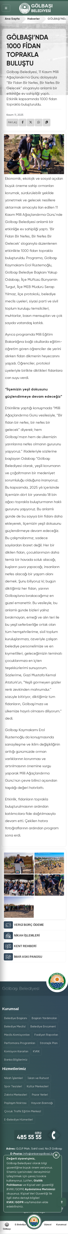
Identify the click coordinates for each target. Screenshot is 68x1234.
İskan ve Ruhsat (38, 1078)
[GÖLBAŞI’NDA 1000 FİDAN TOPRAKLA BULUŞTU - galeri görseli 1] (19, 863)
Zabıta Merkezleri (15, 1094)
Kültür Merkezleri (38, 1086)
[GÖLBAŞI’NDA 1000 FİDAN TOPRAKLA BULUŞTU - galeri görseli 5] (49, 885)
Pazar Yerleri (40, 1094)
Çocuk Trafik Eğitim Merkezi (22, 1111)
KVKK (36, 1051)
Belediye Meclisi (15, 1026)
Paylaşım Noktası (15, 1103)
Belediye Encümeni (43, 1026)
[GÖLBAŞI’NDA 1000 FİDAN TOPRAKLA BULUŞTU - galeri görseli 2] (49, 863)
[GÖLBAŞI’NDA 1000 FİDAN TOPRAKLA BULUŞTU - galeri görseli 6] (19, 907)
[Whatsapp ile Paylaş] (38, 122)
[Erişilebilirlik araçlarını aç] (61, 1202)
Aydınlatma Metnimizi (40, 1189)
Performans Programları (19, 1043)
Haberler (33, 19)
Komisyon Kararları (16, 1051)
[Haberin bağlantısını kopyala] (46, 122)
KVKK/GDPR (15, 1202)
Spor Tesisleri (13, 1086)
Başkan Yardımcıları (44, 1018)
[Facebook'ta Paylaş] (22, 122)
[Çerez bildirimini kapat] (31, 1210)
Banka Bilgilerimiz (15, 1059)
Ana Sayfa (12, 19)
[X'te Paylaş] (30, 122)
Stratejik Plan (49, 1043)
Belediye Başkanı (15, 1018)
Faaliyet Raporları (46, 1035)
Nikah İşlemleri (13, 1078)
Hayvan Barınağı (42, 1103)
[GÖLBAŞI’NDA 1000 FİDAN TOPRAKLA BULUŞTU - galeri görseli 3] (19, 885)
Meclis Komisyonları (17, 1035)
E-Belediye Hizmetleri (18, 1119)
